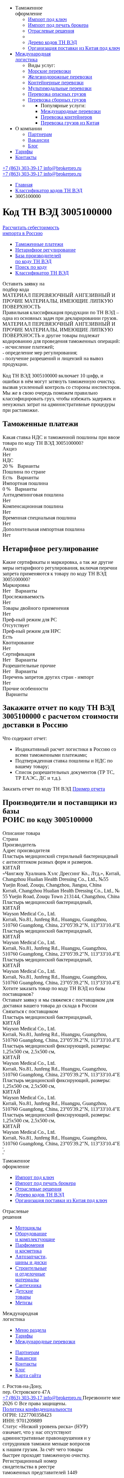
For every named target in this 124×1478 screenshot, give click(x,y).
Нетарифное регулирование (45, 250)
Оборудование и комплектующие (35, 1236)
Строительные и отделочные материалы (31, 1273)
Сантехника (28, 1285)
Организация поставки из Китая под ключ (74, 48)
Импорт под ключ (47, 19)
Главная (23, 184)
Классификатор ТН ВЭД (42, 273)
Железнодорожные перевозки (60, 77)
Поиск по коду (31, 267)
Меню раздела (30, 1330)
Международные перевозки (71, 111)
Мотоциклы (28, 1228)
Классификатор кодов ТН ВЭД (48, 190)
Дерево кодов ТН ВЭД (52, 42)
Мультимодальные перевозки (60, 88)
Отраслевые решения (51, 31)
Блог (33, 145)
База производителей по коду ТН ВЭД (38, 258)
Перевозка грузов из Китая (70, 122)
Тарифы (24, 151)
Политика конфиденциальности (37, 1409)
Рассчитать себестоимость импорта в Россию (31, 230)
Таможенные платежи (39, 244)
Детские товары (24, 1294)
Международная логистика (33, 56)
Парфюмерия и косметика (29, 1248)
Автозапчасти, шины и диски (31, 1259)
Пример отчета (88, 789)
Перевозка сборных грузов (57, 99)
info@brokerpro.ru (62, 168)
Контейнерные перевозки (56, 82)
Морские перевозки (49, 71)
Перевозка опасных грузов (57, 94)
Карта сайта (28, 1375)
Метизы (23, 1302)
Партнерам (40, 134)
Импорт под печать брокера (58, 25)
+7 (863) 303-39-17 (23, 168)
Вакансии (38, 140)
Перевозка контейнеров (66, 117)
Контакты (26, 157)
